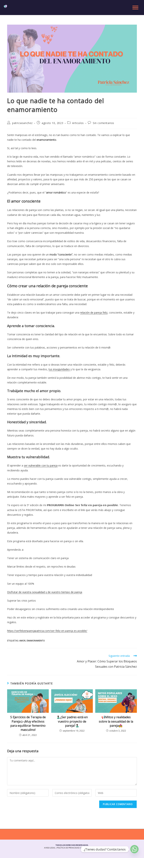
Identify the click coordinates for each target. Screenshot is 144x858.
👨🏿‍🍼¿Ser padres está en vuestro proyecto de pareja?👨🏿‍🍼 (72, 721)
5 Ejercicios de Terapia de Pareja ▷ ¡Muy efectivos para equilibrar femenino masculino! (28, 723)
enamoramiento (36, 640)
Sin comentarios (103, 123)
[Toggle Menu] (135, 8)
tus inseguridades (59, 369)
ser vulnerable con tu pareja (41, 465)
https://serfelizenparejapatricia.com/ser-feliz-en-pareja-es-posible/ (47, 631)
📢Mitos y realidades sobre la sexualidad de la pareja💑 (116, 721)
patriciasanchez (22, 123)
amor (22, 640)
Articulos (78, 123)
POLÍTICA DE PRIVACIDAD (68, 848)
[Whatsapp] (134, 849)
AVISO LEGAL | (50, 848)
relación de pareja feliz (93, 312)
